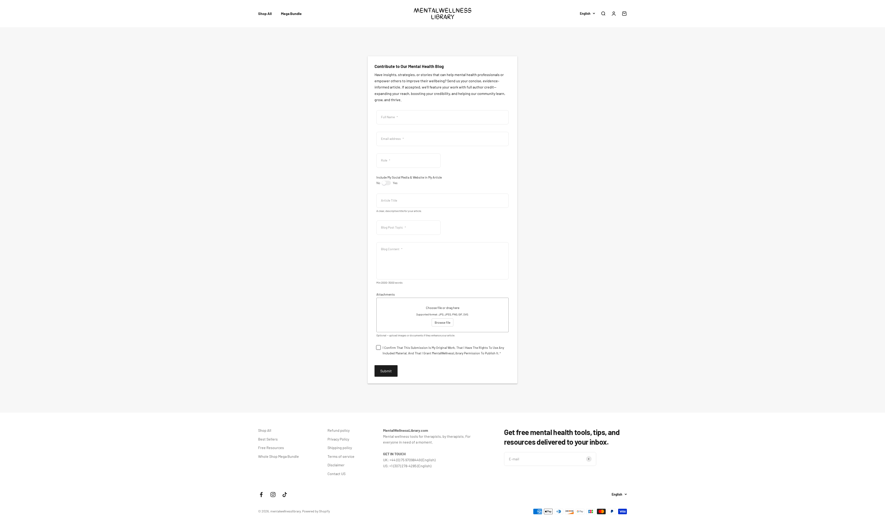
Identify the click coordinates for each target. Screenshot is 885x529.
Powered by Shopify (316, 511)
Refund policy (338, 430)
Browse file (442, 322)
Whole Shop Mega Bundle (278, 456)
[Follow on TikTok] (285, 494)
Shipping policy (339, 447)
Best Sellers (268, 439)
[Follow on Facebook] (261, 494)
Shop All (265, 13)
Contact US (336, 473)
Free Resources (271, 447)
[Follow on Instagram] (273, 494)
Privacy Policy (338, 439)
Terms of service (340, 456)
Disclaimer (336, 465)
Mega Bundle (291, 13)
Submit (386, 371)
